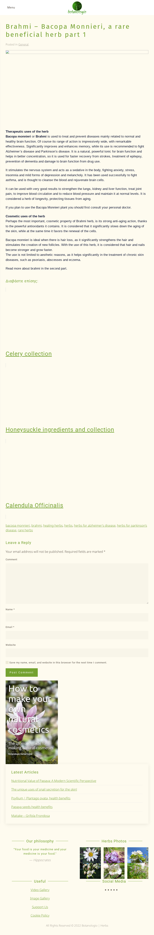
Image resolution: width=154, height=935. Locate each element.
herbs (68, 525)
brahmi (36, 525)
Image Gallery (40, 898)
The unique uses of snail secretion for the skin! (44, 789)
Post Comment (22, 672)
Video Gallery (40, 890)
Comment (11, 559)
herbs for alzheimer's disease (95, 525)
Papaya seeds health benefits (32, 807)
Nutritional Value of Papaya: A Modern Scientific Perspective (53, 781)
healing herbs (53, 525)
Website (11, 644)
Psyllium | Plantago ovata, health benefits (40, 798)
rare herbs (25, 530)
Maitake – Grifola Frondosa (30, 815)
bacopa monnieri (18, 525)
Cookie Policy (40, 915)
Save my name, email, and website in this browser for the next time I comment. (58, 662)
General (23, 44)
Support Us (40, 907)
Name (10, 609)
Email (10, 627)
